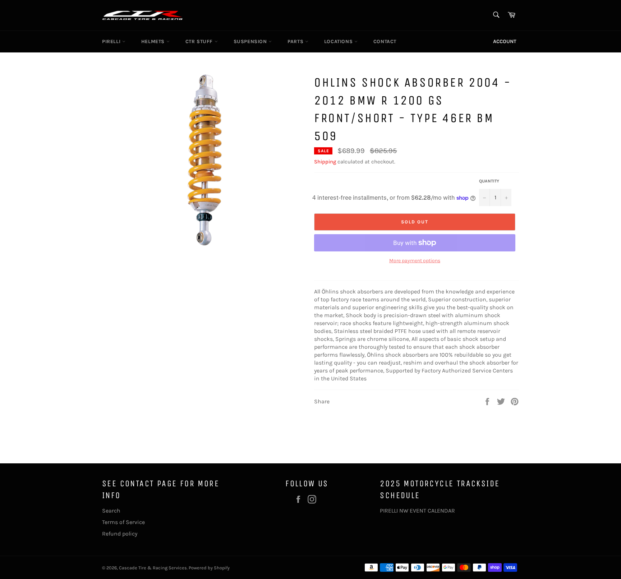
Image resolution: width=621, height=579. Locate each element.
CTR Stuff (200, 41)
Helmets (153, 41)
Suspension (251, 41)
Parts (296, 41)
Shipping (325, 161)
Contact (384, 41)
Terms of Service (123, 522)
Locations (339, 41)
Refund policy (119, 533)
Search (111, 510)
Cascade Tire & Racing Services (153, 567)
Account (504, 41)
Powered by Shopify (209, 567)
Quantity (489, 181)
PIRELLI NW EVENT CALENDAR (417, 510)
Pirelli (112, 41)
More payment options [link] (414, 261)
